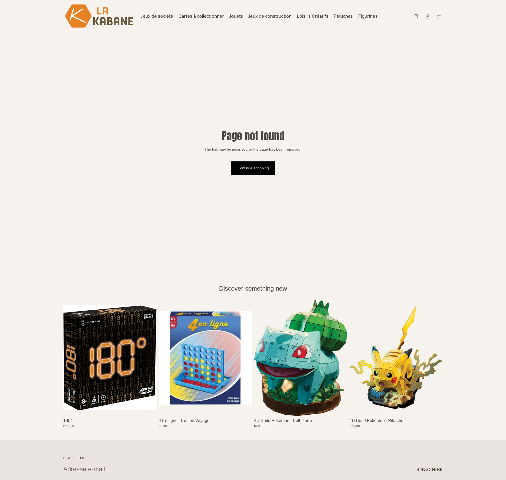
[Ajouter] (148, 408)
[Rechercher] (416, 16)
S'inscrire (429, 469)
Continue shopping (253, 168)
